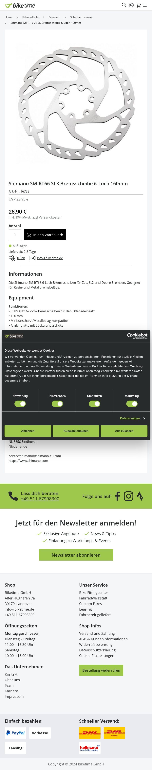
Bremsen (54, 17)
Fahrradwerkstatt (93, 598)
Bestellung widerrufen (101, 670)
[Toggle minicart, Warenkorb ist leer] (138, 5)
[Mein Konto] (131, 5)
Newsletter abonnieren (76, 555)
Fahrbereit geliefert (95, 614)
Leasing (85, 609)
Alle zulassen (124, 430)
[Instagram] (128, 496)
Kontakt (11, 674)
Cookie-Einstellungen (96, 655)
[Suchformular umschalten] (124, 5)
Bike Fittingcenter (93, 592)
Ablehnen (27, 430)
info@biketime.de (19, 609)
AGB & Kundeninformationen (103, 639)
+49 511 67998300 (40, 499)
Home (8, 17)
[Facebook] (117, 496)
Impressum (14, 696)
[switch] (57, 404)
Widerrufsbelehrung (96, 644)
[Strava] (140, 496)
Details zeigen (130, 418)
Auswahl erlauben (76, 430)
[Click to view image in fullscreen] (76, 103)
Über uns (12, 679)
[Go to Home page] (20, 5)
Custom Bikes (90, 603)
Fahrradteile (30, 17)
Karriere (11, 690)
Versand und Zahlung (97, 633)
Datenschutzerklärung (97, 650)
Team (9, 685)
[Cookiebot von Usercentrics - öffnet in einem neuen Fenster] (130, 336)
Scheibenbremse (81, 17)
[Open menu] (144, 5)
